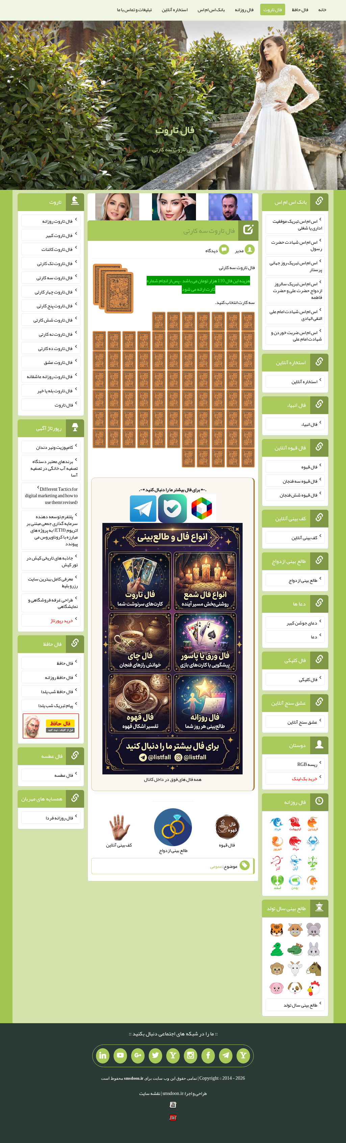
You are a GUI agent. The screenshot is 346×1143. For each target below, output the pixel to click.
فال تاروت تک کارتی (55, 263)
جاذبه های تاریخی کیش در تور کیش (52, 561)
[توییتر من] (155, 1056)
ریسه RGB (307, 764)
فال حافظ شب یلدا (57, 691)
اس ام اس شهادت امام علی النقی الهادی (296, 315)
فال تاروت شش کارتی (53, 320)
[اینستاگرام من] (190, 1056)
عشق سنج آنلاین (302, 721)
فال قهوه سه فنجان (300, 480)
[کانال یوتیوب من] (120, 1056)
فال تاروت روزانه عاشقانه (50, 376)
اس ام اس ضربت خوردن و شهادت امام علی (296, 335)
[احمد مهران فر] (230, 208)
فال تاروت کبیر (59, 235)
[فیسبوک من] (208, 1056)
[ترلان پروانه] (174, 208)
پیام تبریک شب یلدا (55, 705)
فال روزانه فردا (59, 817)
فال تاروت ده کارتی (55, 348)
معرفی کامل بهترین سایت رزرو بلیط (53, 582)
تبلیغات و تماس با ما (134, 9)
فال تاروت (273, 9)
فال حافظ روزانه (59, 677)
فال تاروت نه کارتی (56, 334)
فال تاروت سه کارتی (209, 230)
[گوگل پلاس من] (138, 1056)
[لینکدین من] (102, 1056)
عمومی (216, 866)
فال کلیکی (308, 679)
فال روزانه (244, 9)
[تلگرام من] (225, 1056)
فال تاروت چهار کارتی (54, 291)
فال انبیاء (309, 424)
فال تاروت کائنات (57, 249)
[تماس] (173, 1056)
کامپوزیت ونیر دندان (54, 447)
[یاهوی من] (243, 1056)
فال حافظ (300, 9)
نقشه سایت (149, 1093)
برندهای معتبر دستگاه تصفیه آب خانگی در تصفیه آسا (54, 468)
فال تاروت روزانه (57, 221)
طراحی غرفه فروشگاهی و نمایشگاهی (53, 603)
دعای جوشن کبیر (302, 622)
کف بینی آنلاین (304, 537)
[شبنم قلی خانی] (117, 208)
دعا (314, 636)
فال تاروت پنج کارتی (55, 305)
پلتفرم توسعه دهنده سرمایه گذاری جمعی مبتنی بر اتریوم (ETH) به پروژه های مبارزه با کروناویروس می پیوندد (52, 530)
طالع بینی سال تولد (300, 1005)
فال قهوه (309, 466)
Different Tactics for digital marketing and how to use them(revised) (51, 495)
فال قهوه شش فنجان (298, 495)
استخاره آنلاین (175, 9)
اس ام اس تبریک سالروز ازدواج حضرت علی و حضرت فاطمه (297, 290)
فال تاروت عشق (58, 362)
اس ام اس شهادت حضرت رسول (296, 245)
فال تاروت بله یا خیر (55, 390)
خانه (322, 9)
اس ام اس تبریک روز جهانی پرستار (296, 266)
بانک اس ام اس (211, 9)
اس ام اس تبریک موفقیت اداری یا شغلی (297, 224)
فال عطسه (63, 775)
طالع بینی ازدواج (303, 580)
